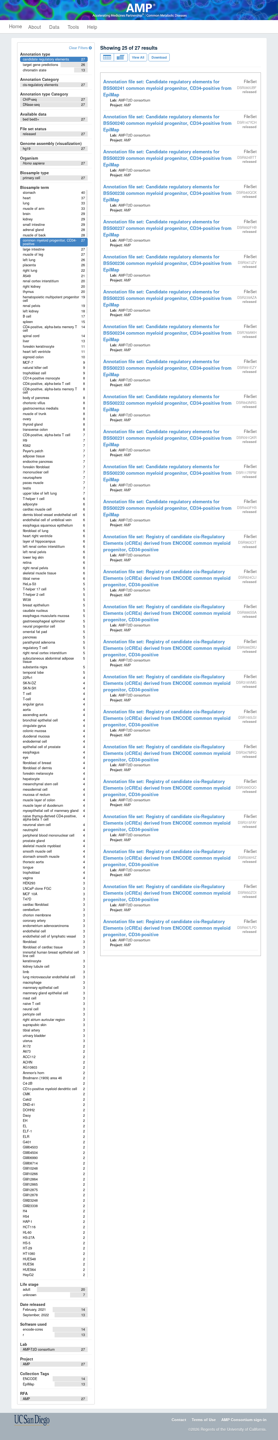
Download (159, 57)
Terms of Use (204, 1419)
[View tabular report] (107, 57)
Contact (179, 1419)
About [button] (34, 26)
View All (138, 57)
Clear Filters (79, 47)
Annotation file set (167, 88)
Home (15, 26)
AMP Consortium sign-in (244, 1419)
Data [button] (54, 26)
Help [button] (92, 26)
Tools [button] (73, 26)
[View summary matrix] (121, 57)
